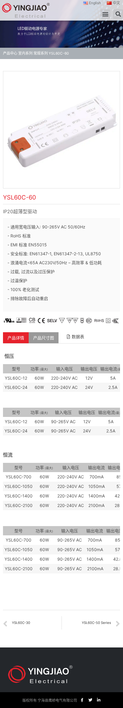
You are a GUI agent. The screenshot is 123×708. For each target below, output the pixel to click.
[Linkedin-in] (99, 700)
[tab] (16, 337)
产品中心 (10, 53)
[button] (105, 14)
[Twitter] (90, 700)
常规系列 (40, 53)
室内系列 (25, 53)
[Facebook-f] (82, 700)
